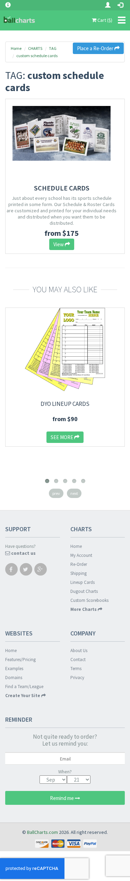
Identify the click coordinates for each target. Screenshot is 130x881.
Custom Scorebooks (89, 600)
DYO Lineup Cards (65, 404)
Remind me (62, 798)
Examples (14, 668)
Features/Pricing (20, 659)
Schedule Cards (61, 188)
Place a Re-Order (95, 48)
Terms (75, 668)
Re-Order (78, 564)
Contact (78, 659)
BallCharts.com (42, 832)
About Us (78, 650)
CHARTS (35, 48)
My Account (81, 555)
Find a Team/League (24, 686)
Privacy (77, 677)
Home (16, 48)
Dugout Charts (84, 591)
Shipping (78, 573)
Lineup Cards (82, 582)
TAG (53, 48)
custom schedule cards (37, 55)
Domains (13, 677)
